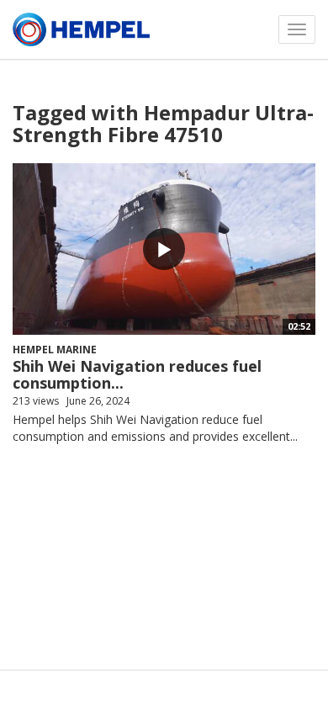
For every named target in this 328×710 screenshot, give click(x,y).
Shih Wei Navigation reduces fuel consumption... (137, 374)
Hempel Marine (55, 349)
